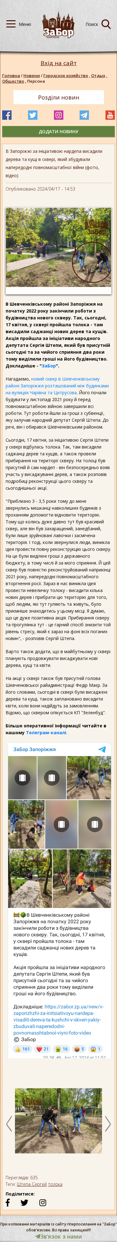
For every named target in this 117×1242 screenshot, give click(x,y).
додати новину (58, 131)
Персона (36, 81)
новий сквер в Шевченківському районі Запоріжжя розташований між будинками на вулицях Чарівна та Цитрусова (57, 385)
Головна (11, 75)
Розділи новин (58, 97)
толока (55, 1184)
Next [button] (108, 1123)
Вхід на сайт (59, 63)
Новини (31, 75)
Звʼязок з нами (61, 1236)
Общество (14, 81)
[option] (58, 1124)
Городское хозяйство (66, 75)
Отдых (99, 75)
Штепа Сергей (32, 1184)
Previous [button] (9, 1123)
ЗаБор (49, 366)
